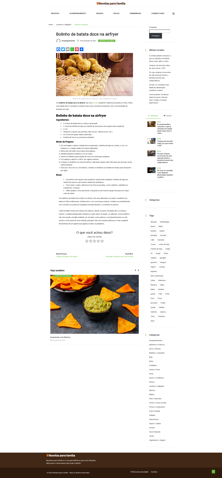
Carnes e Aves (157, 13)
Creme (153, 244)
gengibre (163, 258)
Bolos (116, 13)
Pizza (160, 298)
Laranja (162, 267)
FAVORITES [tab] (154, 116)
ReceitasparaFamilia (68, 41)
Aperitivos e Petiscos (63, 276)
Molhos (151, 394)
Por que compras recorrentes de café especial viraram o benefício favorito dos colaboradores (165, 158)
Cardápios (153, 365)
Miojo (162, 285)
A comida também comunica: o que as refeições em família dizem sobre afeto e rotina (160, 58)
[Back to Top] (213, 472)
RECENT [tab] (169, 116)
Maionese (162, 280)
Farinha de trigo (156, 249)
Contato (154, 472)
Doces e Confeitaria (156, 378)
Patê (160, 294)
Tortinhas (161, 316)
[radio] (87, 241)
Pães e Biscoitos (155, 399)
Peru (152, 298)
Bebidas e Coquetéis (157, 353)
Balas (161, 226)
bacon (153, 226)
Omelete (161, 289)
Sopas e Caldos (155, 423)
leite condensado (157, 276)
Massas (99, 13)
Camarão (160, 240)
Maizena (154, 285)
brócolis (163, 235)
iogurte (153, 267)
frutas (166, 253)
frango (158, 253)
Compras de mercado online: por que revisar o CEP (165, 143)
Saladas (152, 415)
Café (152, 240)
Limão (153, 280)
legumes (154, 271)
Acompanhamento (77, 13)
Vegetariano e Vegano (157, 440)
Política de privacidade (139, 472)
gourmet (154, 262)
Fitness (152, 382)
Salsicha (154, 312)
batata (162, 231)
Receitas (55, 13)
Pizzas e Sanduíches (157, 407)
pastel (153, 294)
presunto (154, 303)
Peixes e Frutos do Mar (157, 403)
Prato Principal (154, 411)
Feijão (168, 249)
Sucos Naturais (154, 432)
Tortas (151, 436)
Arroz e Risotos (155, 349)
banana (153, 231)
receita (95, 103)
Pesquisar (153, 27)
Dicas (151, 374)
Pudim (163, 303)
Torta (152, 316)
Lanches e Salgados (63, 24)
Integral (163, 262)
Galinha (153, 258)
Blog (159, 122)
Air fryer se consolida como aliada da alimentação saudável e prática (159, 87)
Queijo (153, 307)
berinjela (154, 235)
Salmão (161, 307)
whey (152, 321)
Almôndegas (164, 222)
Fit (151, 253)
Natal (152, 289)
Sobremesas (135, 13)
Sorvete (152, 428)
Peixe (167, 294)
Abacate (154, 222)
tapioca (163, 312)
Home (51, 24)
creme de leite (164, 244)
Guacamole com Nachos (60, 337)
